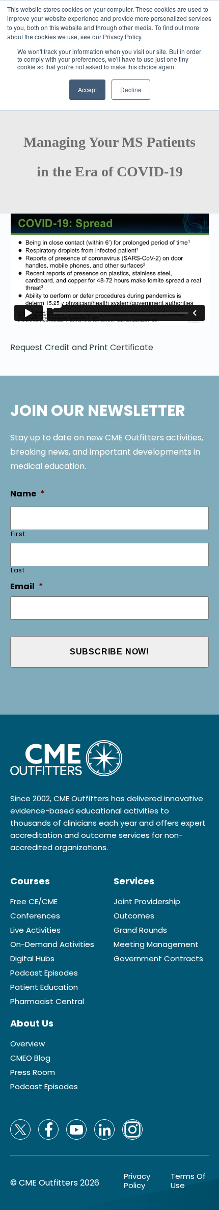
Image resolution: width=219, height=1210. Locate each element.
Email (26, 587)
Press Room (32, 1072)
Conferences (35, 915)
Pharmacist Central (47, 1001)
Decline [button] (131, 89)
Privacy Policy (137, 1181)
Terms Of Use (188, 1181)
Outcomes (134, 915)
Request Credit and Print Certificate (81, 347)
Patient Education (44, 987)
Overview (27, 1043)
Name (27, 494)
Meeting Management (156, 944)
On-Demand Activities (52, 944)
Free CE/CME (34, 901)
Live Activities (35, 930)
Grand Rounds (140, 930)
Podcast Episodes (44, 973)
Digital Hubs (32, 958)
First (18, 534)
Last (18, 570)
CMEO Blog (30, 1058)
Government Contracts (158, 958)
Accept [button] (87, 89)
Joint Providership (147, 901)
